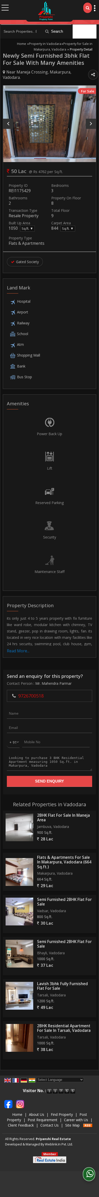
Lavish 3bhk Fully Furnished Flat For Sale (62, 986)
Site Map (72, 1125)
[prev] (8, 124)
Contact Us (49, 1125)
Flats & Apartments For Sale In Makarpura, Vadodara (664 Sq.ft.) (64, 862)
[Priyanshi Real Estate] (46, 10)
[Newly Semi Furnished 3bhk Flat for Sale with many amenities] (49, 124)
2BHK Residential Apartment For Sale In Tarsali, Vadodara (64, 1028)
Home (21, 44)
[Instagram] (20, 1103)
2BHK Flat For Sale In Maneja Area (63, 818)
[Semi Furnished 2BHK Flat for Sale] (19, 911)
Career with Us (76, 1119)
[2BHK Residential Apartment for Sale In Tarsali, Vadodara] (19, 1038)
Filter (86, 31)
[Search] (87, 8)
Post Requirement (42, 1119)
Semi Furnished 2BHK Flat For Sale (64, 902)
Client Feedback (21, 1125)
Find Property (62, 1114)
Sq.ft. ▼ (27, 228)
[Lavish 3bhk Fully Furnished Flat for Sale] (19, 996)
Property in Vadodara (45, 44)
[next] (91, 124)
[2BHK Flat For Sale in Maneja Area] (19, 827)
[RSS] (87, 1125)
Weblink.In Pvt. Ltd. (59, 1144)
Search (56, 31)
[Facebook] (8, 1103)
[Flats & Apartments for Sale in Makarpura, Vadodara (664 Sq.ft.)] (19, 872)
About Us (36, 1114)
